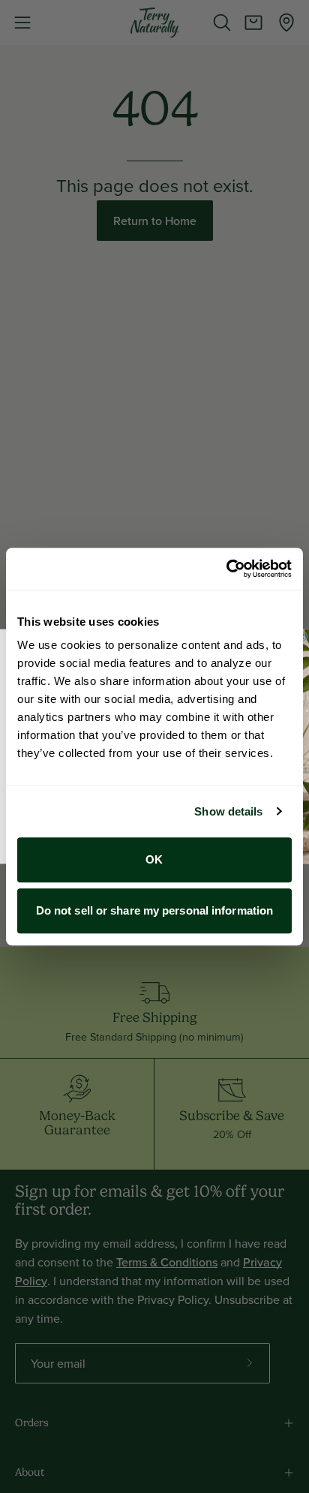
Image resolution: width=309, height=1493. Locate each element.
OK (154, 859)
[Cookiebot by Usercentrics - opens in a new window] (226, 568)
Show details (228, 811)
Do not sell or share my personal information (154, 910)
